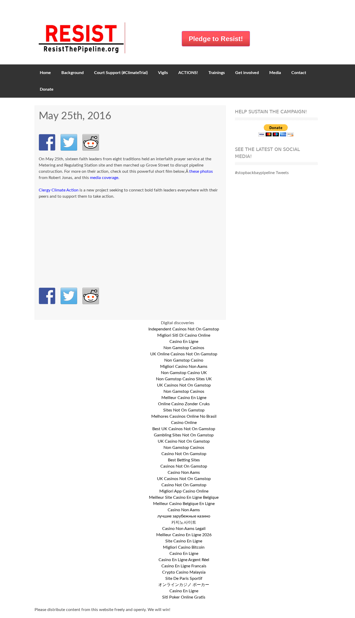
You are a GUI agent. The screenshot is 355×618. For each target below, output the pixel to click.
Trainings (216, 73)
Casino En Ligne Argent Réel (184, 560)
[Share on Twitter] (69, 142)
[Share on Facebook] (47, 142)
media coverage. (104, 178)
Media (275, 73)
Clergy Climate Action (58, 190)
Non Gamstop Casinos (183, 348)
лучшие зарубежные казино (183, 516)
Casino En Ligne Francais (183, 566)
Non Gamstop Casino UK (184, 373)
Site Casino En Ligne (183, 541)
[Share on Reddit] (90, 142)
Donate (47, 89)
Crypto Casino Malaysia (184, 572)
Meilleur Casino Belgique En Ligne (184, 504)
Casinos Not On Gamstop (183, 466)
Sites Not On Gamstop (184, 410)
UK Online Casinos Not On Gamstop (183, 354)
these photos (201, 171)
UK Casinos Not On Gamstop (184, 385)
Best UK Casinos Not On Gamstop (183, 429)
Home (45, 73)
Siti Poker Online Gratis (183, 597)
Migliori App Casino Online (183, 491)
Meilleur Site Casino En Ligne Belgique (184, 497)
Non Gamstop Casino (183, 360)
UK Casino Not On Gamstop (184, 441)
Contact (298, 73)
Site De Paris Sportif (183, 578)
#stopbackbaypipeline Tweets (262, 173)
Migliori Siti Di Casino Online (183, 335)
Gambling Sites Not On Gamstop (184, 435)
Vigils (163, 73)
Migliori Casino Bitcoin (184, 547)
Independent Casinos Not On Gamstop (183, 329)
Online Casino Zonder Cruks (184, 404)
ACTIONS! (188, 73)
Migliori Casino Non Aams (183, 366)
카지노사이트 (183, 522)
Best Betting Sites (184, 460)
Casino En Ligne (183, 342)
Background (72, 73)
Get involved (247, 73)
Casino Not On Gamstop (183, 454)
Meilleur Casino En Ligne (183, 398)
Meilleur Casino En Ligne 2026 (184, 535)
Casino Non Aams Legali (184, 529)
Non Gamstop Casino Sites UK (184, 379)
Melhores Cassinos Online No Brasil (183, 416)
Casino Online (184, 423)
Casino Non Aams (184, 472)
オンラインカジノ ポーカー (183, 585)
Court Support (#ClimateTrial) (121, 73)
